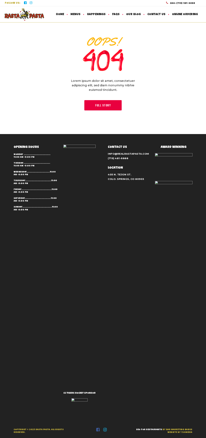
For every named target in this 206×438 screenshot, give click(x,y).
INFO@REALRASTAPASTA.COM (128, 153)
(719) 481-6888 (118, 158)
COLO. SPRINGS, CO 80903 (126, 179)
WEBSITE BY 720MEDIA (180, 432)
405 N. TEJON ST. (119, 174)
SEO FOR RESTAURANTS (149, 430)
